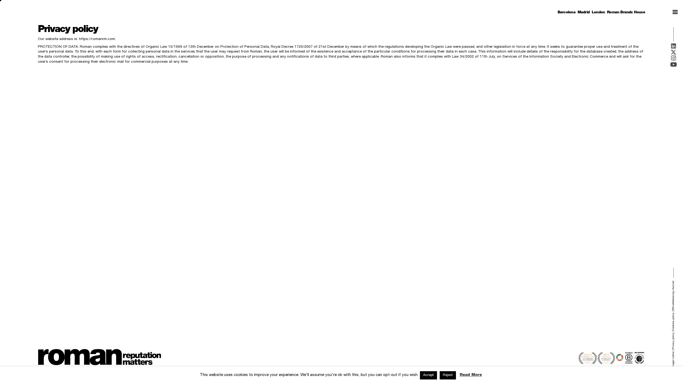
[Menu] (675, 12)
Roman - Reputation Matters (99, 357)
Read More (471, 374)
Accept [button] (428, 375)
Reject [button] (448, 375)
